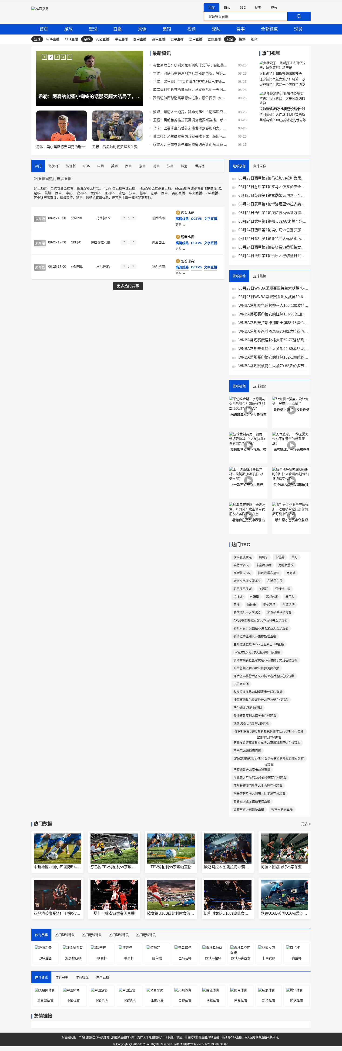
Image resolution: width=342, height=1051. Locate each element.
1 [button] (44, 57)
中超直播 (121, 39)
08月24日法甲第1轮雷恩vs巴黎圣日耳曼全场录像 (273, 256)
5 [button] (69, 57)
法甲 (132, 193)
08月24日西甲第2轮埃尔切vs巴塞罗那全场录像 (273, 230)
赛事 (240, 29)
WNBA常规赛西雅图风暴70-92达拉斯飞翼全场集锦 (273, 331)
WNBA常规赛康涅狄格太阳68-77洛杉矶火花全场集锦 (273, 340)
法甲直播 (195, 39)
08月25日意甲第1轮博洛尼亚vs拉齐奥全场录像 (273, 204)
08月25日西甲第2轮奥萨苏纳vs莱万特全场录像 (273, 213)
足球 (68, 29)
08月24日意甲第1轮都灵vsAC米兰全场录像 (273, 221)
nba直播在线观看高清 (191, 188)
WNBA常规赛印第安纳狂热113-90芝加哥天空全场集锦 (273, 314)
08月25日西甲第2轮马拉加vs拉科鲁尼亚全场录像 (273, 178)
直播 (117, 29)
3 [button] (57, 57)
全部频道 (269, 29)
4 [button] (63, 57)
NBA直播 (52, 39)
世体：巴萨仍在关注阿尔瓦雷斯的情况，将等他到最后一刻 (190, 73)
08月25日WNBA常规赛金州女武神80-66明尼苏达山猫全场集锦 (273, 297)
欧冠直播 (214, 39)
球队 (216, 29)
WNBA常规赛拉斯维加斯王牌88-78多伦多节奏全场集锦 (273, 323)
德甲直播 (158, 39)
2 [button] (51, 57)
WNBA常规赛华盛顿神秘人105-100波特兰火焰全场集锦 (273, 306)
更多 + (306, 824)
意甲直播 (177, 39)
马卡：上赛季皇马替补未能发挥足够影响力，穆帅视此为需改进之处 (190, 128)
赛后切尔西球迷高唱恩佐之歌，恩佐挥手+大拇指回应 (190, 98)
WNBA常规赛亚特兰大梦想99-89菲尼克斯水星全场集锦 (273, 349)
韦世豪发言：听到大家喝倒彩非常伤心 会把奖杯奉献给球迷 (190, 65)
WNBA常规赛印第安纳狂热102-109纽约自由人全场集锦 (273, 357)
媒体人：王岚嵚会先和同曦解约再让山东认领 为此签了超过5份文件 (190, 144)
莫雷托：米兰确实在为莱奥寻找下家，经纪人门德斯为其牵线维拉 (190, 136)
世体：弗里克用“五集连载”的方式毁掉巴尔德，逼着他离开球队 (190, 81)
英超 (47, 193)
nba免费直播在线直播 (119, 188)
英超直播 (102, 39)
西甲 (58, 193)
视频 (191, 29)
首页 (44, 29)
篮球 (93, 29)
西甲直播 (139, 39)
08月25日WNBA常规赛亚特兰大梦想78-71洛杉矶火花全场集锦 (273, 288)
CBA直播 (71, 39)
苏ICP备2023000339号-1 (213, 1044)
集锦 (167, 29)
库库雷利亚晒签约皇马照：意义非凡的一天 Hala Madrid (190, 90)
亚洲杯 (109, 193)
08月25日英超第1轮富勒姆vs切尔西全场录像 (273, 195)
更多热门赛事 (128, 286)
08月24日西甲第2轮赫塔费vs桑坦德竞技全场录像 (273, 247)
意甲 (154, 193)
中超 (69, 193)
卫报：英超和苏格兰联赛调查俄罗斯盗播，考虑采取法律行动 (190, 120)
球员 (298, 29)
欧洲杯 (81, 193)
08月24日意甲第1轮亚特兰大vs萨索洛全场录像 (273, 239)
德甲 (143, 193)
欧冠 (121, 193)
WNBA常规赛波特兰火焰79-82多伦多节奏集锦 (273, 366)
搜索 (242, 39)
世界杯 (95, 193)
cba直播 (212, 193)
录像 (142, 29)
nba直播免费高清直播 (155, 188)
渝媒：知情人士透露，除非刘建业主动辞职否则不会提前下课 (190, 112)
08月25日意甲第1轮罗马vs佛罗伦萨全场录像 (273, 187)
